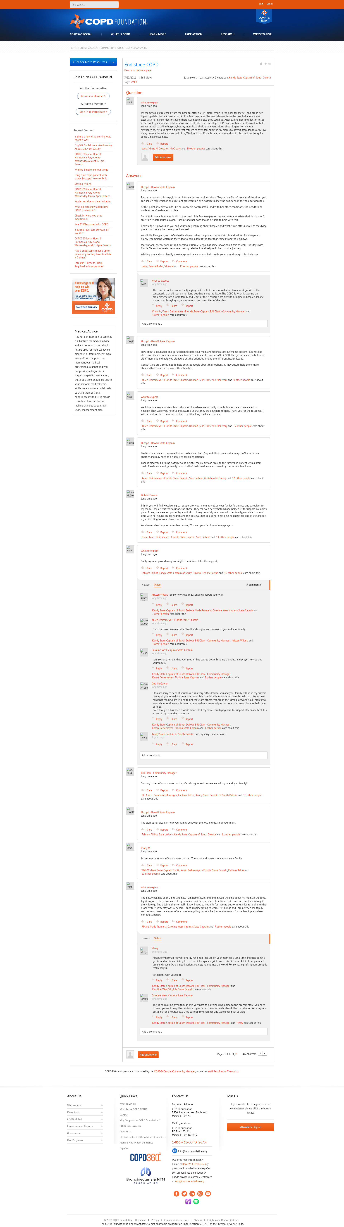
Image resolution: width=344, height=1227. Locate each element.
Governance (74, 1133)
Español (124, 1148)
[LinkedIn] (192, 1194)
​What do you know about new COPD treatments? (91, 208)
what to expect (149, 102)
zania (144, 148)
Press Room (73, 1112)
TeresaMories (156, 266)
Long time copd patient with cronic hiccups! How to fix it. (91, 176)
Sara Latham (196, 478)
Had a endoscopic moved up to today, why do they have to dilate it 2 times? (93, 254)
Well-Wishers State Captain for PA (161, 870)
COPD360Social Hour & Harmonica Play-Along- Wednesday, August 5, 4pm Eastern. (89, 159)
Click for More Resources (90, 62)
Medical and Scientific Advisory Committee (143, 1137)
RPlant (145, 926)
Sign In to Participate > (93, 111)
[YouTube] (208, 1194)
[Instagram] (200, 1194)
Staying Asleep (83, 184)
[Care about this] (261, 63)
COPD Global (74, 1119)
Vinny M (153, 148)
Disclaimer (140, 1220)
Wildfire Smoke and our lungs (91, 169)
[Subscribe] (270, 63)
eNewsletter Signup (250, 1127)
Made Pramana (203, 610)
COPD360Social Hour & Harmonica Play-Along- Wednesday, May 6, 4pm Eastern (92, 192)
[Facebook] (176, 1194)
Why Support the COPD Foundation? (140, 1120)
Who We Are (74, 1105)
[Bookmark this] (265, 63)
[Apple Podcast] (188, 1201)
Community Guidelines (176, 1220)
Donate (264, 16)
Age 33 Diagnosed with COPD (91, 224)
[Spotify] (196, 1201)
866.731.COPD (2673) (194, 1164)
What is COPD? (128, 1103)
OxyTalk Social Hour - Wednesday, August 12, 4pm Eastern (93, 147)
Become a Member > (93, 96)
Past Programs (75, 1140)
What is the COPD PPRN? (133, 1109)
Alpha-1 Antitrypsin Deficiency (136, 1142)
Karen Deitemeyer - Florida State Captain (185, 311)
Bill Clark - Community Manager (227, 311)
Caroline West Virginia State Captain (233, 610)
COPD (134, 82)
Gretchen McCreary (170, 148)
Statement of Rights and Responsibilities (216, 1220)
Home (73, 47)
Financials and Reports (80, 1126)
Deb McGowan (210, 573)
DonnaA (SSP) (196, 380)
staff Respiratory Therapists (223, 1071)
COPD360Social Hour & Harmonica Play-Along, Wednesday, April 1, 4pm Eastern (93, 242)
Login (270, 3)
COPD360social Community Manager (174, 1071)
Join (261, 3)
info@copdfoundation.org (189, 1181)
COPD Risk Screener (130, 1126)
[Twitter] (184, 1194)
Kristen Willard (239, 640)
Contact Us (126, 1131)
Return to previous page (138, 70)
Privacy (155, 1220)
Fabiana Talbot (150, 573)
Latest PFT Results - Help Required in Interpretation (89, 264)
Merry (239, 1022)
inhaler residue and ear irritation (93, 201)
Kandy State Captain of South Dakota (250, 77)
